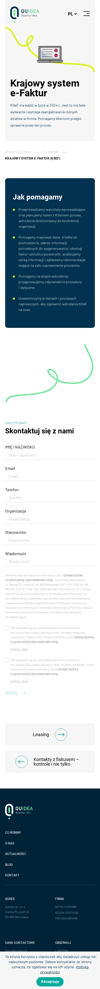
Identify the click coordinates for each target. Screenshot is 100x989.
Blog (9, 865)
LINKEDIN (61, 950)
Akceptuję (50, 981)
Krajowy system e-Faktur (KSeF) (32, 158)
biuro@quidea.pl (16, 950)
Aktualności (15, 854)
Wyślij (11, 693)
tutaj (22, 617)
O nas (9, 843)
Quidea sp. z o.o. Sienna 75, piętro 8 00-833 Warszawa (17, 912)
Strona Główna (18, 152)
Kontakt (12, 875)
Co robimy (13, 832)
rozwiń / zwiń (19, 649)
